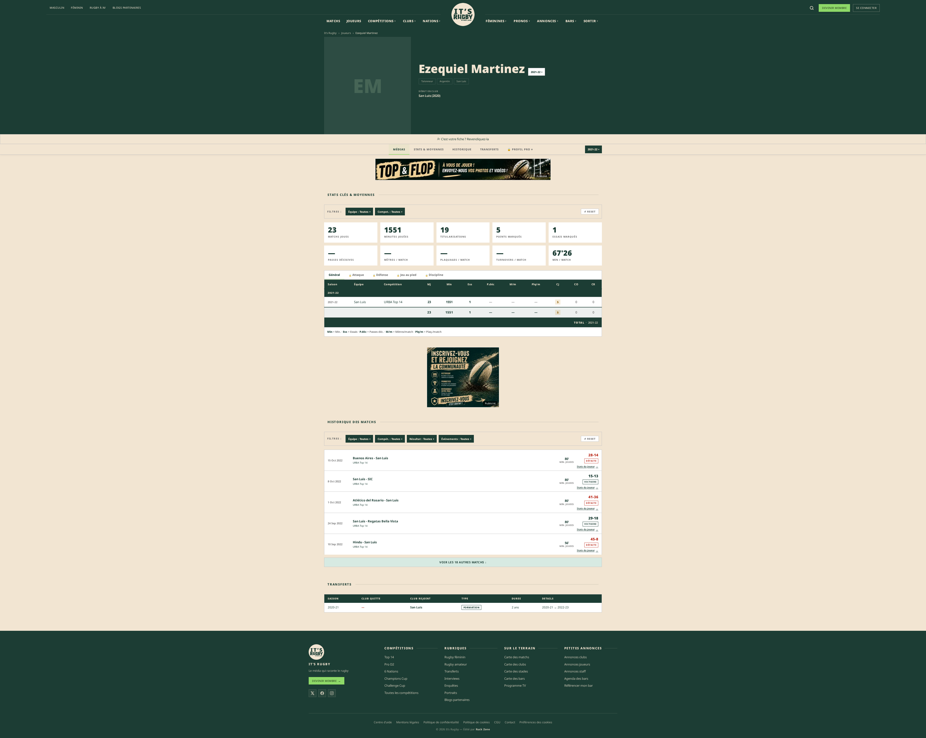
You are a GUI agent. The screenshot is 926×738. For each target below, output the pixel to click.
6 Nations (391, 671)
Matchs (333, 21)
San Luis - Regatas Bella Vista (375, 521)
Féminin (77, 7)
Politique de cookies (476, 722)
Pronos (522, 21)
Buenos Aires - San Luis (370, 458)
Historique (461, 149)
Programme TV (515, 685)
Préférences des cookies (535, 722)
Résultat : (421, 439)
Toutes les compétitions (401, 693)
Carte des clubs (515, 664)
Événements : (456, 439)
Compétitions (382, 21)
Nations (431, 21)
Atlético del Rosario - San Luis (376, 500)
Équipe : (359, 211)
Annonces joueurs (577, 664)
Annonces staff (575, 671)
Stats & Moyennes (429, 149)
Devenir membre (834, 8)
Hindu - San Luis (365, 542)
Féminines (496, 21)
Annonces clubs (575, 657)
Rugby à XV (98, 7)
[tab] (334, 275)
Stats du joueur (587, 466)
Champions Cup (395, 678)
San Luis (416, 607)
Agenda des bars (576, 678)
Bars (570, 21)
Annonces (547, 21)
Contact (510, 722)
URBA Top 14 (360, 462)
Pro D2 (389, 664)
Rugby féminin (454, 657)
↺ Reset (590, 211)
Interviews (451, 678)
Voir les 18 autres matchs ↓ (463, 562)
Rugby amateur (455, 664)
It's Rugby (330, 33)
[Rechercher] (812, 8)
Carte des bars (514, 678)
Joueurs (354, 21)
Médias (399, 149)
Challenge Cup (394, 685)
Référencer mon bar (578, 685)
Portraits (450, 693)
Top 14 (389, 657)
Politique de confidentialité (441, 722)
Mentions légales (407, 722)
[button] (463, 460)
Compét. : (390, 439)
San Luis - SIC (363, 479)
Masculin (57, 7)
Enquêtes (451, 685)
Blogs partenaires (127, 7)
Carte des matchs (516, 657)
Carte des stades (516, 671)
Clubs (409, 21)
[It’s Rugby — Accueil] (316, 652)
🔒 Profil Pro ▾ (520, 149)
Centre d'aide (383, 722)
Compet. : (390, 211)
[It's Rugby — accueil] (463, 14)
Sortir (591, 21)
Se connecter (866, 8)
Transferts (489, 149)
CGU (497, 722)
